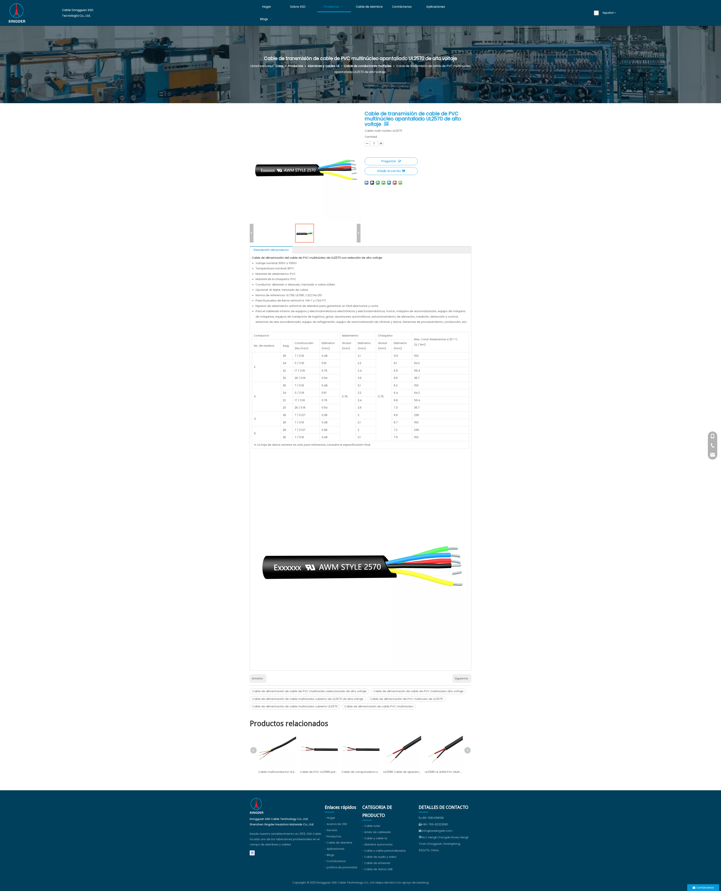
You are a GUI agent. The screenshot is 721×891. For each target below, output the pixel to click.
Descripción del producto (271, 250)
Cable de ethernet (377, 863)
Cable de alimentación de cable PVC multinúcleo (378, 706)
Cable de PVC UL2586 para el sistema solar (319, 772)
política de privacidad (342, 867)
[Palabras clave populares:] (596, 13)
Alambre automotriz (378, 844)
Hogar (331, 818)
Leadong (422, 882)
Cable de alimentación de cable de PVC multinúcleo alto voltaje (418, 691)
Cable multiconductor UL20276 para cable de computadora (277, 772)
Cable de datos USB (378, 869)
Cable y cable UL (375, 838)
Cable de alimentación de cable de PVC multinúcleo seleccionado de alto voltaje (309, 691)
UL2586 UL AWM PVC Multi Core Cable (444, 772)
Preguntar (388, 161)
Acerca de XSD (337, 824)
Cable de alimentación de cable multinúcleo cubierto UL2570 (295, 706)
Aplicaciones (335, 849)
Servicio (332, 830)
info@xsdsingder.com (437, 831)
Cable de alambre (339, 842)
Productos (334, 836)
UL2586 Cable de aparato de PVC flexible (402, 772)
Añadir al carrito (389, 171)
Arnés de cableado (377, 832)
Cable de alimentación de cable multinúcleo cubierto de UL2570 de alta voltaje (307, 699)
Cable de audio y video (380, 857)
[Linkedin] (252, 853)
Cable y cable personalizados (385, 851)
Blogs (330, 855)
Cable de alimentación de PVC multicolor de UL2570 (406, 699)
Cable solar (372, 826)
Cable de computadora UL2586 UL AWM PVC (360, 772)
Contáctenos (336, 861)
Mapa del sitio (385, 882)
